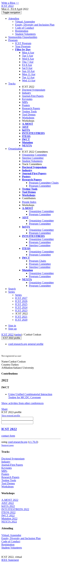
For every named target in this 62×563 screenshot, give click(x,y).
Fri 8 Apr (27, 65)
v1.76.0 (33, 441)
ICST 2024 (21, 307)
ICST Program (23, 43)
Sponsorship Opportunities (22, 37)
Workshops (28, 117)
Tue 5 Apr (27, 55)
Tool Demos (28, 114)
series (18, 334)
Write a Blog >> (10, 2)
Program (13, 40)
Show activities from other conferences (22, 403)
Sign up (12, 328)
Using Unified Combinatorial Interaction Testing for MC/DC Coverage (30, 396)
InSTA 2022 (8, 506)
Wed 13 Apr (28, 80)
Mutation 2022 (9, 518)
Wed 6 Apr (28, 58)
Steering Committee (33, 157)
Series (18, 294)
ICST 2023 (21, 310)
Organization (15, 148)
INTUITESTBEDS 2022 (15, 509)
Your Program (22, 46)
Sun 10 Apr (28, 71)
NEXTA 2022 (9, 521)
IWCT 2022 (8, 515)
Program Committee (40, 185)
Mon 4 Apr (28, 52)
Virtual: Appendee (25, 21)
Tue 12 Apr (28, 77)
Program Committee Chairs (44, 182)
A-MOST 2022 (9, 499)
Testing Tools (29, 111)
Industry (26, 92)
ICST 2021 (21, 316)
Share (4, 409)
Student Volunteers (25, 34)
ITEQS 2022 (8, 512)
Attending (13, 18)
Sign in (12, 325)
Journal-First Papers (33, 95)
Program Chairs (37, 260)
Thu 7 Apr (27, 61)
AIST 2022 (7, 503)
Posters (26, 105)
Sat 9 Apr (27, 68)
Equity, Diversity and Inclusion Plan (34, 24)
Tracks (12, 83)
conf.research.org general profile (25, 344)
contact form (8, 435)
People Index (29, 202)
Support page (7, 445)
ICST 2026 (21, 301)
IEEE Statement (10, 560)
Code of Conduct (24, 27)
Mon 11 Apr (28, 74)
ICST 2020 (21, 319)
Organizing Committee (34, 154)
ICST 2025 (21, 304)
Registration (21, 30)
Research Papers (31, 108)
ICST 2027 (21, 298)
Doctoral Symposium (33, 89)
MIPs (25, 102)
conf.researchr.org (17, 441)
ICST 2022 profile (11, 338)
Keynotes (27, 99)
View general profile (10, 415)
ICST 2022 (7, 334)
